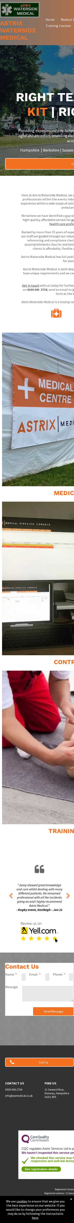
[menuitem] (50, 19)
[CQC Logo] (35, 1142)
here (35, 1218)
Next (68, 896)
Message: (11, 987)
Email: (33, 974)
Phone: (58, 974)
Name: (9, 974)
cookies (21, 1201)
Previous (11, 896)
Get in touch (30, 285)
